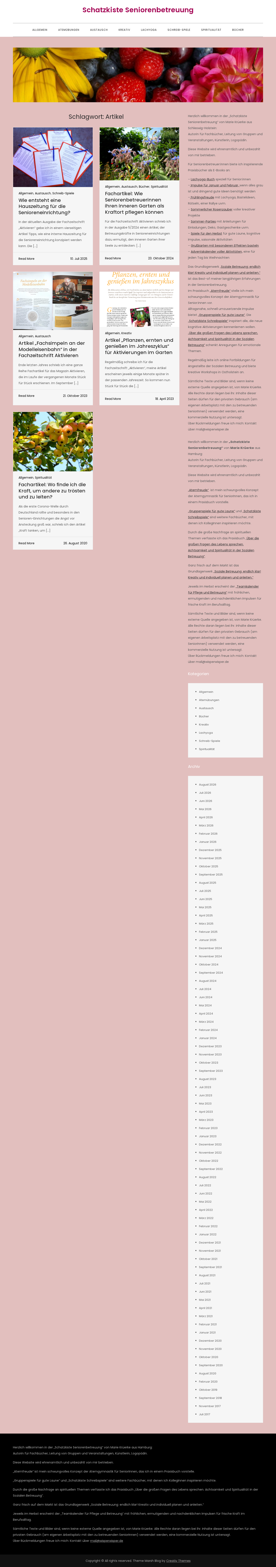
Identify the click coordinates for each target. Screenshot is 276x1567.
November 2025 (210, 858)
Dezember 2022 (210, 1144)
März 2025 (206, 924)
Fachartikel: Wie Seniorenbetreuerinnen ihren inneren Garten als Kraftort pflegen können (134, 202)
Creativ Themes (178, 1561)
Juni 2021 (205, 1292)
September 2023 (211, 1071)
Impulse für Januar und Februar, (215, 185)
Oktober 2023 (208, 1063)
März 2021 (206, 1316)
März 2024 (206, 1022)
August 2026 (207, 785)
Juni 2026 (205, 801)
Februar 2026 (208, 834)
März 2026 (206, 825)
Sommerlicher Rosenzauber (211, 209)
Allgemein (39, 30)
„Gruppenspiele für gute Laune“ (221, 315)
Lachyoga (149, 30)
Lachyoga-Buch (203, 179)
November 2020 (210, 1349)
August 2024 (207, 981)
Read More (26, 259)
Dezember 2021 (210, 1243)
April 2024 (206, 1014)
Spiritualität (211, 30)
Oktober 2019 (208, 1390)
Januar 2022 (207, 1234)
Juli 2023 (205, 1087)
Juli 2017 (204, 1414)
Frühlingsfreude (202, 197)
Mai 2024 (205, 1005)
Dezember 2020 (210, 1341)
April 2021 (205, 1308)
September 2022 (211, 1169)
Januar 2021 (207, 1332)
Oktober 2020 (208, 1357)
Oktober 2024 (208, 964)
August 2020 (207, 1373)
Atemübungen (68, 30)
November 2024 (210, 956)
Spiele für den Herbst (206, 233)
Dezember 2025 (210, 850)
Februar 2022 (208, 1226)
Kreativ (124, 30)
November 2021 (210, 1251)
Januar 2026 (207, 842)
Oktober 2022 (208, 1161)
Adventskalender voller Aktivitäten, (217, 251)
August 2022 (207, 1177)
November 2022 (210, 1153)
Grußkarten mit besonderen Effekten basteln (225, 245)
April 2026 (206, 817)
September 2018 (210, 1398)
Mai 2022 (205, 1202)
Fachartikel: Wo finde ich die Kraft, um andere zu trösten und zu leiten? (52, 490)
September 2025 (211, 874)
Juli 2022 (205, 1185)
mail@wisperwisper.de (106, 1541)
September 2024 (211, 973)
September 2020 (211, 1365)
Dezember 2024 (210, 948)
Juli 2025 (205, 891)
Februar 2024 (208, 1030)
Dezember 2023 (210, 1046)
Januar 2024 (208, 1038)
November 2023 (210, 1054)
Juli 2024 (205, 989)
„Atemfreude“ (220, 291)
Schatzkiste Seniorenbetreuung (138, 10)
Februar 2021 (208, 1324)
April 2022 (206, 1210)
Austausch (99, 30)
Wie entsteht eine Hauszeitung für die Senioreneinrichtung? (44, 206)
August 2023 (207, 1079)
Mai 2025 (205, 907)
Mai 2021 (205, 1300)
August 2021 (207, 1275)
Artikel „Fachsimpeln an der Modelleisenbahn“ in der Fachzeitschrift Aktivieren (52, 349)
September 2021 (210, 1267)
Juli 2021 (204, 1283)
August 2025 (207, 883)
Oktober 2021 (208, 1259)
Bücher (238, 30)
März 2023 (206, 1120)
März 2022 (206, 1218)
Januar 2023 (207, 1136)
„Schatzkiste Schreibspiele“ (208, 321)
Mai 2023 (205, 1103)
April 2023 (206, 1112)
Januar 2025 (207, 940)
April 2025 (206, 915)
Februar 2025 (208, 932)
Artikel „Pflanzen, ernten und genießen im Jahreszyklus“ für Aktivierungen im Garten (139, 346)
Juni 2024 (205, 997)
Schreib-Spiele (179, 30)
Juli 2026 (205, 793)
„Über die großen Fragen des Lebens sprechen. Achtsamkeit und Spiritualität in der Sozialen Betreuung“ (223, 339)
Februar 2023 (208, 1128)
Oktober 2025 (208, 866)
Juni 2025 (205, 899)
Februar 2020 (208, 1382)
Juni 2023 (205, 1095)
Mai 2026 (205, 809)
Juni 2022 (205, 1193)
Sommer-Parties (203, 221)
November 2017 (210, 1406)
